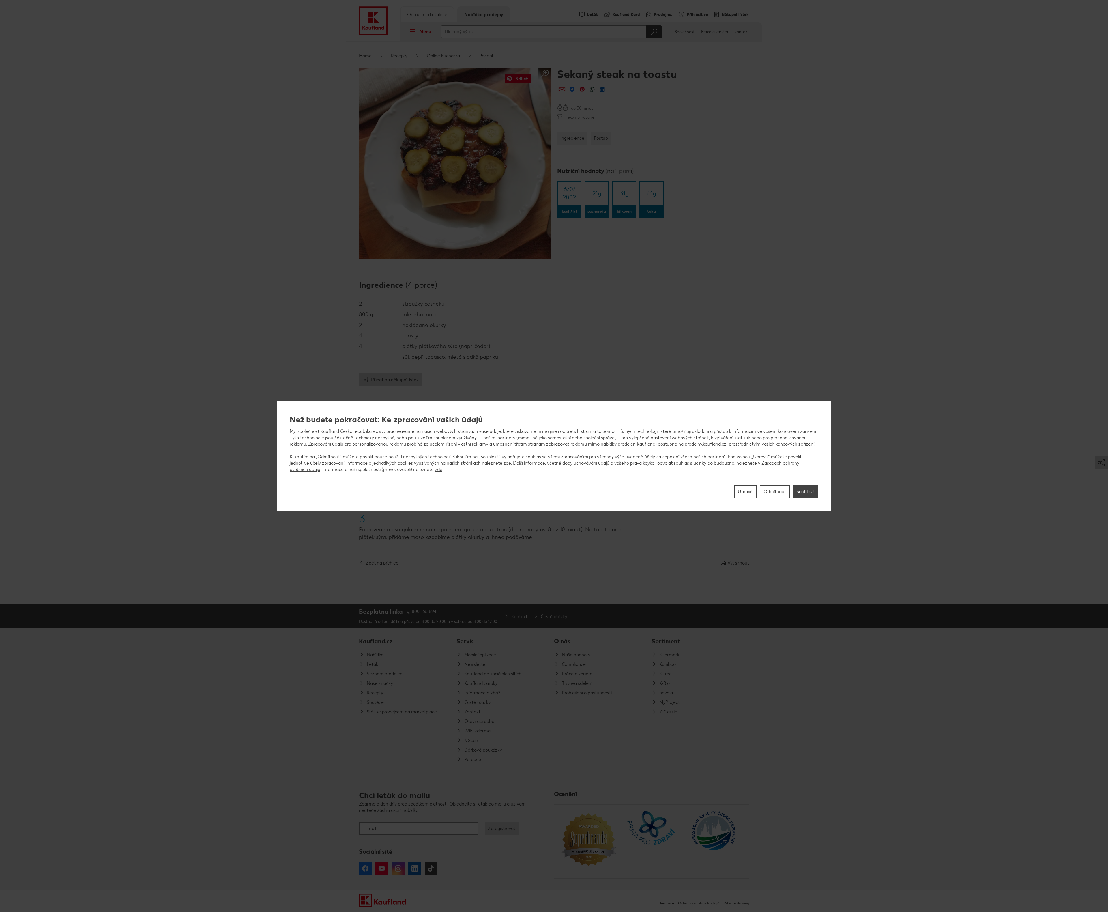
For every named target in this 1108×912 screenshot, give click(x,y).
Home (365, 56)
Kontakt (741, 31)
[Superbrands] (589, 841)
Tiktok (431, 868)
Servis (465, 641)
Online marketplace (427, 14)
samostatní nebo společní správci (581, 437)
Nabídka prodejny (483, 14)
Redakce (667, 903)
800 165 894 (424, 611)
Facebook (365, 868)
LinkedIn (414, 868)
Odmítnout (774, 491)
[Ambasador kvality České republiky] (714, 841)
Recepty (399, 56)
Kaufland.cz (375, 641)
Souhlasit (805, 491)
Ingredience (572, 138)
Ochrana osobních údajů (698, 903)
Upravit (745, 491)
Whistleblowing (736, 903)
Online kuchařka (443, 56)
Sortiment (666, 641)
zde (507, 463)
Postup (601, 138)
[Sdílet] (562, 89)
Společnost (685, 31)
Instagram (398, 868)
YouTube (381, 868)
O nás (562, 641)
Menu (425, 31)
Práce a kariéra (714, 31)
